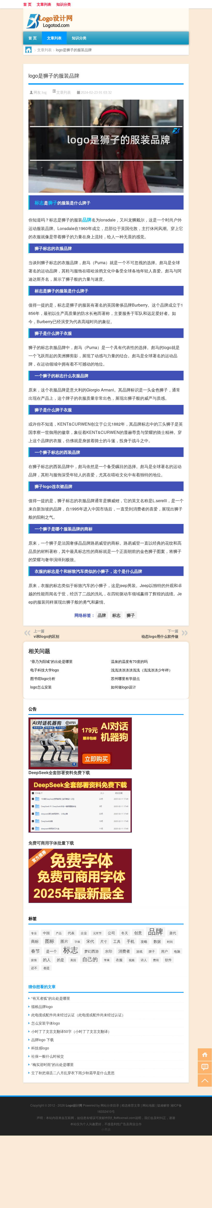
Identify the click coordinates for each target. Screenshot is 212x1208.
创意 (138, 932)
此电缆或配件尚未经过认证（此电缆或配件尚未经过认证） (78, 1014)
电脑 (177, 951)
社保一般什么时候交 (47, 1056)
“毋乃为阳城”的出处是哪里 (51, 661)
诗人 (144, 960)
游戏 (139, 951)
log (44, 92)
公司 (111, 932)
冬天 (124, 932)
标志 (39, 202)
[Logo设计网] (50, 10)
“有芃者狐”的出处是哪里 (50, 998)
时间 (170, 941)
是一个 (51, 951)
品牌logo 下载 (42, 1039)
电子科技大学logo (44, 669)
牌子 (152, 951)
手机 (130, 941)
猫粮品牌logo (42, 1006)
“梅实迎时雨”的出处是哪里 (52, 1064)
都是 (46, 968)
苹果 (107, 960)
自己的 (90, 959)
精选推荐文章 (131, 1105)
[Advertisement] (106, 1172)
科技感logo (40, 1047)
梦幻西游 (91, 951)
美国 (73, 960)
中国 (46, 932)
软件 (168, 959)
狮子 (52, 202)
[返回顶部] (203, 1080)
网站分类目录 (110, 1105)
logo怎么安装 (41, 687)
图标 (49, 941)
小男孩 (106, 1129)
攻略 (144, 941)
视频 (131, 960)
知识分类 (63, 4)
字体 (77, 941)
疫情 (34, 960)
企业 (84, 933)
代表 (71, 933)
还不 (34, 968)
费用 (156, 960)
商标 (35, 941)
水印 (108, 951)
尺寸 (103, 941)
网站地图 (148, 1105)
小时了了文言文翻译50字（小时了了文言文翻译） (71, 1031)
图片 (64, 941)
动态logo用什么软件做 (159, 636)
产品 (59, 933)
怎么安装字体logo (45, 1023)
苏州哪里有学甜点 (125, 678)
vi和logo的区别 (46, 636)
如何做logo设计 (123, 687)
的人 (47, 959)
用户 (164, 951)
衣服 (119, 959)
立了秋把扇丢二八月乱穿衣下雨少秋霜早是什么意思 (73, 1072)
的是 (60, 959)
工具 (116, 941)
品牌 (87, 219)
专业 (34, 933)
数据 (157, 941)
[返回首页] (203, 1054)
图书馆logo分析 (42, 678)
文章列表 (44, 4)
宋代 (90, 941)
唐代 (172, 933)
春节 (35, 951)
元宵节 (97, 933)
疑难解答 (163, 1105)
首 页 (27, 4)
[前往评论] (203, 1067)
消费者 (124, 951)
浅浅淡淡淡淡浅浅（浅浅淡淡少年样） (141, 669)
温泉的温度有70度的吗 (129, 661)
